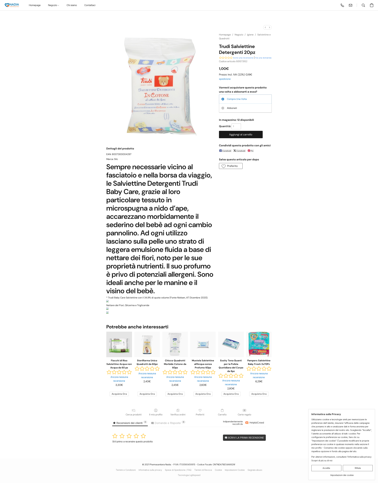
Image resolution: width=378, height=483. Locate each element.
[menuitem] (265, 27)
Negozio (239, 34)
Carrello (222, 414)
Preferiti (200, 414)
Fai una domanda (263, 58)
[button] (11, 5)
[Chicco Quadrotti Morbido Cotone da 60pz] (175, 344)
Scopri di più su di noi (321, 460)
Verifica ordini (177, 414)
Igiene (250, 34)
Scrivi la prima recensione (245, 437)
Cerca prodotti (134, 414)
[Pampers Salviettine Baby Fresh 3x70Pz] (259, 344)
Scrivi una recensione (243, 58)
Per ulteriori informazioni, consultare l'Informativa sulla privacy (341, 457)
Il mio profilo (155, 414)
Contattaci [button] (89, 5)
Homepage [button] (35, 5)
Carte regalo (244, 414)
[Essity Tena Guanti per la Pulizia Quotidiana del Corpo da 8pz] (231, 344)
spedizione (225, 78)
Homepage (225, 34)
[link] (342, 474)
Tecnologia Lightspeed (189, 475)
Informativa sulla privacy (150, 470)
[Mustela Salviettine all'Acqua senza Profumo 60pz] (203, 344)
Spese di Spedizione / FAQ (178, 470)
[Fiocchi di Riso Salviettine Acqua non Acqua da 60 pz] (119, 344)
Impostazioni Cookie (235, 470)
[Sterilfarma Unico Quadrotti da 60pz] (147, 344)
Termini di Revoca (203, 470)
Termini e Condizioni (126, 470)
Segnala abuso (255, 470)
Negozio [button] (53, 5)
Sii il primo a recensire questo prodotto (132, 441)
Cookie (218, 470)
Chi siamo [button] (72, 5)
